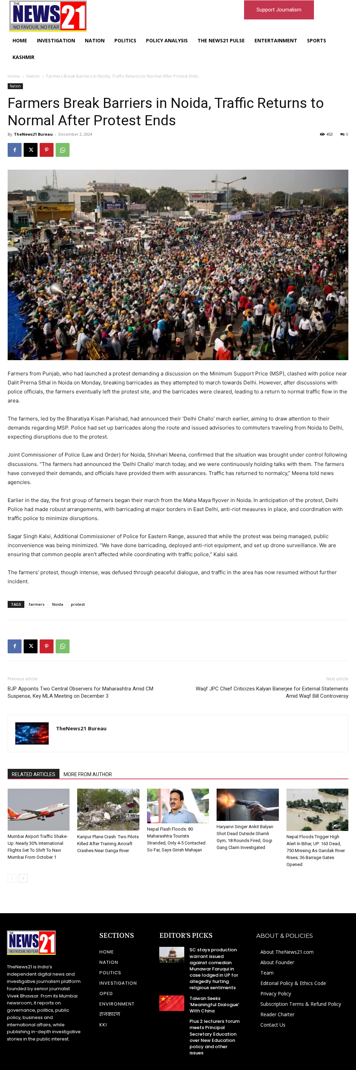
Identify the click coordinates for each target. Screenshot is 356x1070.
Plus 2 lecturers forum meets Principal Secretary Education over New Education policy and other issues (214, 1037)
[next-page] (23, 878)
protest (78, 604)
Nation (33, 76)
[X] (31, 150)
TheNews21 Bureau (33, 134)
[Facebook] (15, 150)
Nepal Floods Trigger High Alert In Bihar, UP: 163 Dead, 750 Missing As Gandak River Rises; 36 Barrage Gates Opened (315, 850)
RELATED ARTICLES (33, 774)
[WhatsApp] (63, 150)
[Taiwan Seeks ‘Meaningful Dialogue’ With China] (171, 1003)
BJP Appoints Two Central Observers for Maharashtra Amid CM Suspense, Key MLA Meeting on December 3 (80, 692)
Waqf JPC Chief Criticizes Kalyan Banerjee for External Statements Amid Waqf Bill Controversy (272, 692)
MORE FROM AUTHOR (88, 774)
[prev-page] (12, 878)
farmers (36, 604)
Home (14, 76)
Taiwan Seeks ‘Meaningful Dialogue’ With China (214, 1004)
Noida (57, 604)
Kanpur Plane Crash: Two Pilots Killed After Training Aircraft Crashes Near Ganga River (108, 843)
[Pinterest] (47, 150)
